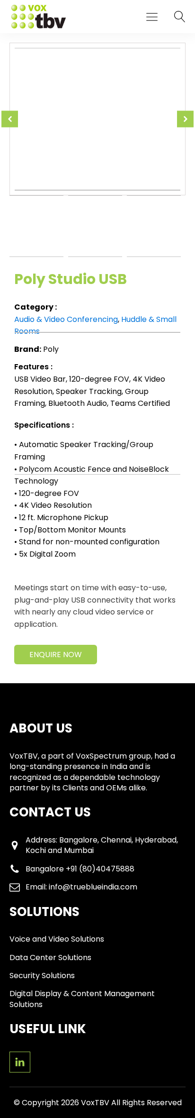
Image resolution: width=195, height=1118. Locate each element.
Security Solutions (42, 976)
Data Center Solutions (50, 958)
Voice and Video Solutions (56, 939)
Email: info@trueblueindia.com (81, 887)
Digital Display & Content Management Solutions (82, 999)
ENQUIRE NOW (55, 654)
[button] (152, 16)
